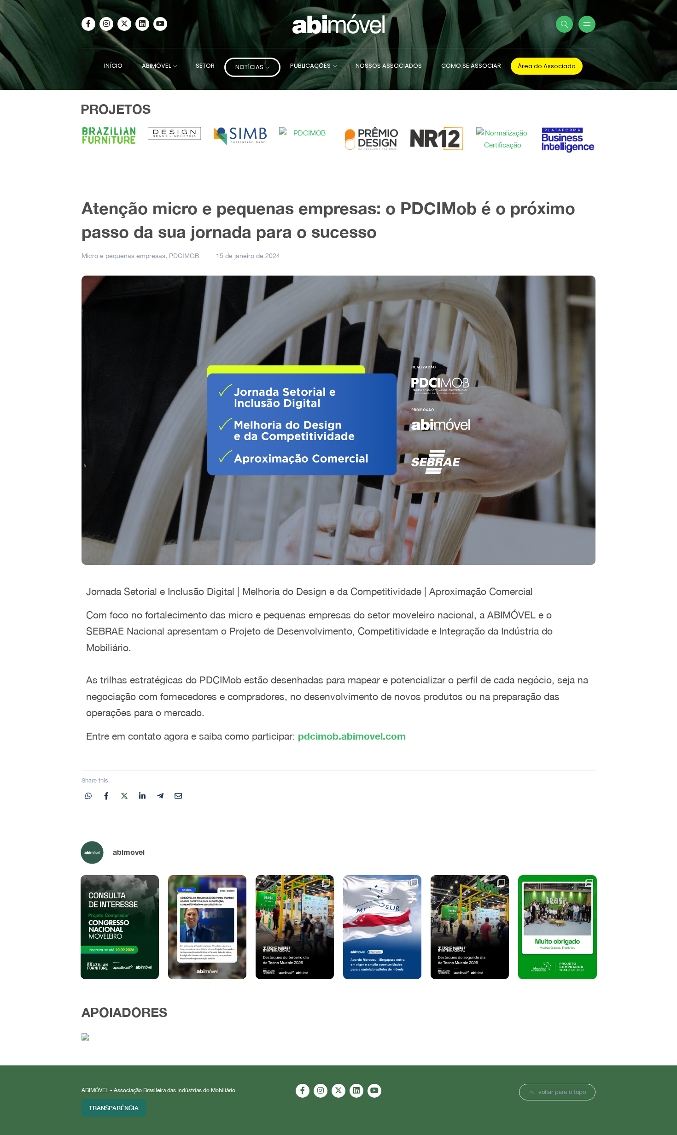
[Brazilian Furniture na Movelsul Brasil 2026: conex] (557, 927)
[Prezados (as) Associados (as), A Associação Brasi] (120, 927)
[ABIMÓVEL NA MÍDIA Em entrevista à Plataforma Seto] (207, 927)
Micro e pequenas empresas (123, 255)
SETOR (205, 65)
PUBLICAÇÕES (310, 65)
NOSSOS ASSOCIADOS (389, 65)
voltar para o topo (562, 1091)
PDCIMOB (184, 255)
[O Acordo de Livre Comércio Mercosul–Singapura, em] (382, 927)
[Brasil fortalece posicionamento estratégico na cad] (295, 927)
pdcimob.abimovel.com (352, 736)
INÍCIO (113, 65)
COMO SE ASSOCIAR (471, 65)
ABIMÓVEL (156, 65)
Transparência (114, 1107)
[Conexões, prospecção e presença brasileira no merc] (470, 927)
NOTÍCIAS (249, 67)
